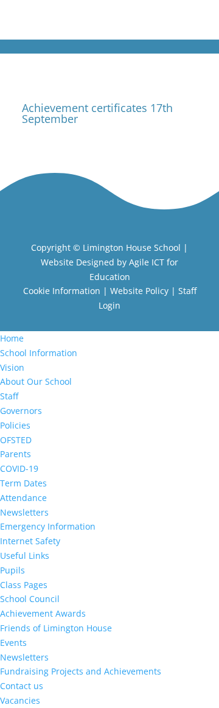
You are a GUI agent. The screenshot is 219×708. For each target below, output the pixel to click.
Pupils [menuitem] (12, 570)
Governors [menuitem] (21, 410)
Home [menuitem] (12, 338)
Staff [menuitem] (9, 396)
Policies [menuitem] (15, 425)
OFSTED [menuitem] (16, 440)
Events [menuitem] (13, 642)
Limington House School (132, 247)
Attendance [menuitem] (23, 497)
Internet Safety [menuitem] (30, 541)
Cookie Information (61, 290)
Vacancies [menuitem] (20, 700)
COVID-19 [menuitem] (19, 468)
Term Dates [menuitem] (23, 483)
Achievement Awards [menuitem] (43, 613)
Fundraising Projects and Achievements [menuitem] (80, 671)
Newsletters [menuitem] (24, 512)
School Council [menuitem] (30, 599)
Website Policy (139, 290)
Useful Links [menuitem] (24, 555)
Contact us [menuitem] (21, 686)
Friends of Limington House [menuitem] (56, 628)
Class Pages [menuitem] (23, 585)
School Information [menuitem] (38, 353)
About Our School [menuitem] (36, 381)
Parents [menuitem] (15, 454)
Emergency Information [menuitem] (48, 526)
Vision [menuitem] (12, 367)
